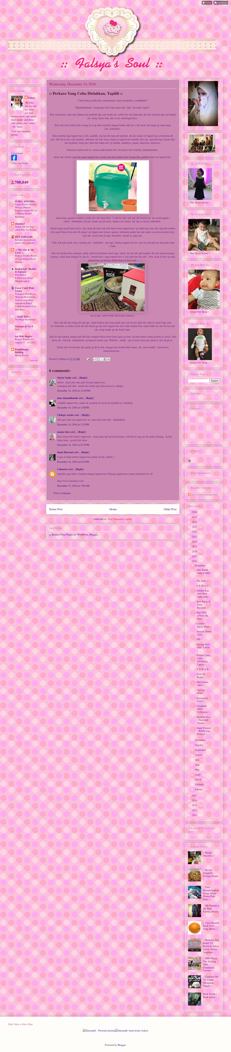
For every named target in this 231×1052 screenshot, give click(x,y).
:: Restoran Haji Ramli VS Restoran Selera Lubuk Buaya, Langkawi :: (211, 946)
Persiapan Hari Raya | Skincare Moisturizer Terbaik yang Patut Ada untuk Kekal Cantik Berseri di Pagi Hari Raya (25, 301)
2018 (195, 551)
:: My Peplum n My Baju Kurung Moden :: (211, 910)
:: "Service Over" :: (199, 691)
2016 (195, 561)
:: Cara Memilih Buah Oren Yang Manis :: (211, 926)
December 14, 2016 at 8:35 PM (73, 444)
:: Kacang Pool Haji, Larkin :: (202, 647)
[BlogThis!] (98, 359)
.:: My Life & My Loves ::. (24, 251)
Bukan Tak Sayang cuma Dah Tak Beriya (25, 228)
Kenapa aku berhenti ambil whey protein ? (25, 241)
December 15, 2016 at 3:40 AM (73, 485)
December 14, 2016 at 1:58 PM (73, 407)
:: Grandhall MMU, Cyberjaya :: (202, 709)
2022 (195, 531)
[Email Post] (88, 359)
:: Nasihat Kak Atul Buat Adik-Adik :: (202, 593)
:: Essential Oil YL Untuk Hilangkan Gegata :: (210, 981)
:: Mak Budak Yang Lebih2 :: (202, 573)
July (197, 759)
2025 (195, 517)
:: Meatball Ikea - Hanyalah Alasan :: (202, 720)
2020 (195, 541)
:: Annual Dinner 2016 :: (203, 633)
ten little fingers (23, 336)
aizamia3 (20, 223)
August (199, 754)
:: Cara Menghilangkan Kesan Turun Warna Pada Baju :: (211, 893)
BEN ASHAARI (23, 237)
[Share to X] (101, 359)
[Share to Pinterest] (108, 359)
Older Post (170, 509)
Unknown (62, 469)
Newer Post (56, 509)
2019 (195, 546)
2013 (195, 805)
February (200, 784)
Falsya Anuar (17, 153)
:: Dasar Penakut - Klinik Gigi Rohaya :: (202, 731)
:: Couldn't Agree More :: (203, 625)
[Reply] (83, 377)
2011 (195, 815)
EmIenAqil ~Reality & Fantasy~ (25, 270)
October (199, 745)
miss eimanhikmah (67, 398)
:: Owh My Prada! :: (200, 675)
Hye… (18, 329)
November (200, 740)
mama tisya (63, 432)
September (201, 750)
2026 (195, 512)
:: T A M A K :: (202, 669)
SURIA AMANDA (25, 201)
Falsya (63, 359)
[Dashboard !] (220, 3)
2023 (195, 526)
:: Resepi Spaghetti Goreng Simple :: (211, 874)
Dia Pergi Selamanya (25, 319)
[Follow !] (207, 3)
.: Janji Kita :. (23, 316)
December (200, 565)
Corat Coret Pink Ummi (24, 289)
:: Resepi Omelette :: (208, 854)
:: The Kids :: (201, 580)
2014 (195, 800)
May (197, 769)
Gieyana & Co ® (24, 326)
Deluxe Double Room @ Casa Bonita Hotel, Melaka (26, 258)
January (199, 789)
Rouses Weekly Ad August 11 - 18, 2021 (25, 341)
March (198, 779)
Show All (34, 360)
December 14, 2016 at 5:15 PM (73, 424)
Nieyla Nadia (64, 377)
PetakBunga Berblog (21, 350)
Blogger (122, 1045)
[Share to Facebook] (105, 359)
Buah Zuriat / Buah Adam (210, 995)
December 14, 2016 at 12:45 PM (73, 390)
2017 (195, 556)
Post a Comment (62, 493)
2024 (195, 522)
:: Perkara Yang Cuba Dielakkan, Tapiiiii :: (202, 659)
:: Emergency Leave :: (201, 699)
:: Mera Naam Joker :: (201, 683)
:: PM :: (198, 639)
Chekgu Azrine (65, 415)
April (198, 774)
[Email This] (95, 359)
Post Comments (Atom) (120, 519)
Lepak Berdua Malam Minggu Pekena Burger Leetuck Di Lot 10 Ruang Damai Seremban (26, 210)
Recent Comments (198, 495)
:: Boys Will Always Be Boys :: (201, 615)
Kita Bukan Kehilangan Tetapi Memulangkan (24, 278)
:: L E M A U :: (202, 585)
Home (113, 509)
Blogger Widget (212, 495)
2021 (195, 536)
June (197, 764)
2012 (195, 810)
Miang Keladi (22, 355)
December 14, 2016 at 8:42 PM (73, 461)
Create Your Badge (19, 163)
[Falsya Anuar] (14, 159)
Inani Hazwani (65, 452)
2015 (195, 795)
